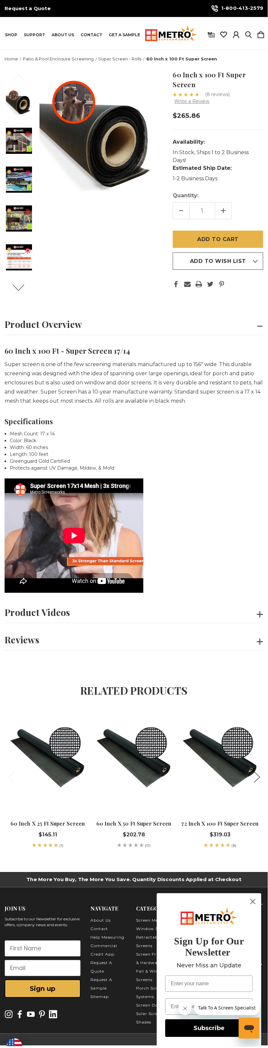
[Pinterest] (221, 284)
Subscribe (209, 1028)
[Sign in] (236, 33)
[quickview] (77, 731)
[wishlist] (223, 33)
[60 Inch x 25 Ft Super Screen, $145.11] (47, 761)
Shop (11, 35)
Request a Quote (28, 8)
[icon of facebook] (20, 1014)
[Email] (187, 284)
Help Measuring (107, 937)
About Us (63, 35)
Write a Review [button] (191, 101)
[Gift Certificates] (211, 33)
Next (22, 290)
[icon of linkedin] (53, 1014)
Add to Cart (48, 793)
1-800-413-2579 (242, 8)
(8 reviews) (217, 94)
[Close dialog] (253, 901)
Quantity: (185, 195)
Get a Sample (124, 35)
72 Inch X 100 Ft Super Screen (220, 823)
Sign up (42, 988)
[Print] (199, 284)
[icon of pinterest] (42, 1014)
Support (34, 35)
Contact (91, 35)
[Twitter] (210, 284)
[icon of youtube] (31, 1014)
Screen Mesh (149, 920)
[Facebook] (176, 284)
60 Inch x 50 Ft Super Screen (134, 823)
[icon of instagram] (9, 1014)
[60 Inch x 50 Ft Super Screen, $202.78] (134, 761)
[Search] (248, 33)
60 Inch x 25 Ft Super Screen (47, 823)
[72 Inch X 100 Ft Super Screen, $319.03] (220, 761)
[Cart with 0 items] (261, 33)
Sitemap (99, 996)
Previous (22, 80)
